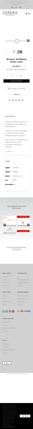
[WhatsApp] (16, 100)
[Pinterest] (19, 100)
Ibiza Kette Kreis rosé (23, 226)
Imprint (5, 304)
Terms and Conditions (23, 296)
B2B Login (20, 285)
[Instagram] (3, 311)
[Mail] (13, 311)
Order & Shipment (22, 298)
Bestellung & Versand (23, 279)
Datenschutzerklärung (8, 426)
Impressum (6, 285)
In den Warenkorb (16, 81)
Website (6, 363)
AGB (18, 277)
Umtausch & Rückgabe (23, 282)
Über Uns (5, 277)
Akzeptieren (25, 416)
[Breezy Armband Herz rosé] (9, 220)
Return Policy (21, 301)
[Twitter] (12, 100)
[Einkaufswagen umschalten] (26, 14)
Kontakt (5, 279)
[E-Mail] (22, 100)
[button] (4, 225)
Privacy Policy (6, 301)
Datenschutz (6, 282)
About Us (5, 296)
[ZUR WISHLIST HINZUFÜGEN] (5, 218)
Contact (5, 298)
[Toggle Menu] (29, 13)
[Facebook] (9, 100)
